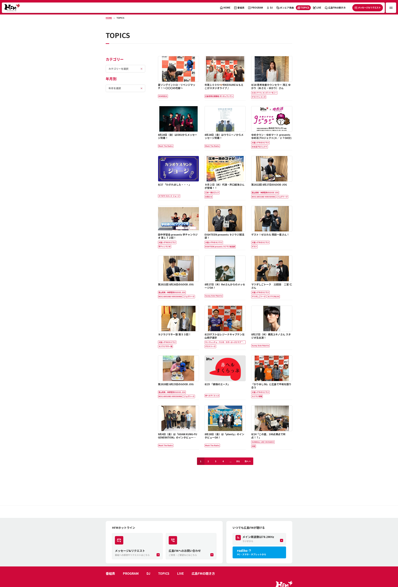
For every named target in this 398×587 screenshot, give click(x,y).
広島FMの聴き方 (203, 573)
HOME (109, 17)
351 (238, 461)
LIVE (180, 573)
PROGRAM (131, 573)
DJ (148, 573)
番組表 (110, 573)
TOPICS (120, 17)
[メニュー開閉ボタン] (391, 7)
